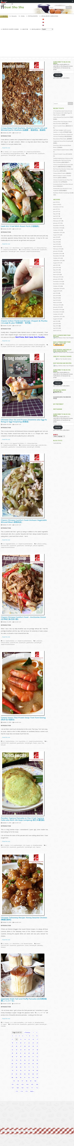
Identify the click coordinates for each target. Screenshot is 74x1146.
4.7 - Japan (3, 1024)
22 (29, 1043)
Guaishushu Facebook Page (62, 397)
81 (12, 1074)
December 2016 (57, 225)
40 (16, 1053)
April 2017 (55, 216)
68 (16, 1067)
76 (20, 1070)
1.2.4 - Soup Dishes (20, 741)
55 (20, 1060)
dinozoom (32, 1131)
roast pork (22, 251)
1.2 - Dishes (5, 152)
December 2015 (57, 253)
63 (25, 1063)
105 (32, 1084)
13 (20, 1039)
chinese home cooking (28, 445)
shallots (23, 155)
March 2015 (56, 274)
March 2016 (56, 246)
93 (33, 1077)
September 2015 (57, 260)
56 (25, 1060)
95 (14, 1081)
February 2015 (57, 277)
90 (20, 1077)
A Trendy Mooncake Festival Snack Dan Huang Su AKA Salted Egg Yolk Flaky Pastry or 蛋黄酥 (62, 113)
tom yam (3, 745)
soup (39, 743)
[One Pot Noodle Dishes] (63, 359)
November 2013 (57, 312)
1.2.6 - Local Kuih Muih (16, 845)
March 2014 (56, 302)
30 (33, 1046)
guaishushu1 (4, 155)
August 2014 (56, 291)
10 (37, 1036)
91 (25, 1077)
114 (21, 1091)
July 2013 (55, 321)
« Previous (27, 1032)
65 (33, 1063)
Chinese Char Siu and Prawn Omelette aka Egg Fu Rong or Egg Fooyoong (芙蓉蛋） (24, 420)
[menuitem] (72, 1)
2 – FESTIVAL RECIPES (32, 16)
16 (33, 1039)
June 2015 (55, 267)
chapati (4, 346)
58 (33, 1060)
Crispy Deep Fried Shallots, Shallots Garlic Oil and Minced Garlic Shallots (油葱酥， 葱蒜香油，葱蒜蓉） (24, 129)
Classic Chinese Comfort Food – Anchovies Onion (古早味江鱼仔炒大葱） (23, 618)
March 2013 (56, 330)
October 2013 (56, 314)
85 (29, 1074)
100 (35, 1081)
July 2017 (55, 209)
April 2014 (55, 300)
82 (16, 1074)
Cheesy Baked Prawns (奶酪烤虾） (62, 173)
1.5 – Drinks (21, 16)
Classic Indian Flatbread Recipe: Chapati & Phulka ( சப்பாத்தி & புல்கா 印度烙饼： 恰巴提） (24, 322)
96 (18, 1081)
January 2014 (56, 307)
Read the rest (6, 148)
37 (33, 1050)
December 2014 (57, 281)
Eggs (36, 445)
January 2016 (56, 251)
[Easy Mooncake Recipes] (64, 366)
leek (18, 251)
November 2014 (57, 284)
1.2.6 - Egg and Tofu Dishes (16, 443)
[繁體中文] (47, 22)
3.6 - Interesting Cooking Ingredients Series (12, 153)
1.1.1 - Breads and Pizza (8, 344)
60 (12, 1063)
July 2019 (55, 202)
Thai (43, 743)
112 (37, 1088)
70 (25, 1067)
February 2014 (57, 305)
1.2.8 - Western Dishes (26, 943)
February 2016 (57, 249)
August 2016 (56, 235)
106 (37, 1084)
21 (25, 1043)
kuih (34, 847)
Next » (32, 1091)
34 (20, 1050)
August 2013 (56, 319)
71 (29, 1067)
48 (20, 1056)
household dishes (21, 447)
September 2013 (57, 316)
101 (13, 1084)
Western (3, 947)
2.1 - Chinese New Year (40, 248)
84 (25, 1074)
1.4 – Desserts (13, 16)
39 (12, 1053)
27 (20, 1046)
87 (37, 1074)
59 (37, 1060)
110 (27, 1088)
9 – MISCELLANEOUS (35, 29)
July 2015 (55, 265)
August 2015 (56, 263)
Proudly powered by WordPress (9, 1131)
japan (37, 1024)
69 (20, 1067)
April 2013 (55, 328)
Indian (33, 346)
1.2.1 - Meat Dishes (14, 248)
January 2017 (56, 223)
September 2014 (57, 288)
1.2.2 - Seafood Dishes (8, 641)
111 (32, 1088)
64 (29, 1063)
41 (20, 1053)
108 (17, 1088)
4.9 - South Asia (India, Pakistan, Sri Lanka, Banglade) (30, 344)
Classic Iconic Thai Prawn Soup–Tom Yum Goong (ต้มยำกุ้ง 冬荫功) (23, 718)
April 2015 (55, 272)
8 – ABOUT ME (24, 29)
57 (29, 1060)
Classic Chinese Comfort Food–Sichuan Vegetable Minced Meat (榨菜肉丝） (24, 521)
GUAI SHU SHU (33, 153)
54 (16, 1060)
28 (25, 1046)
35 (25, 1050)
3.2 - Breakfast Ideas (36, 845)
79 (33, 1070)
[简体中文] (47, 19)
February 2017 (57, 221)
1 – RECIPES (4, 16)
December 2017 (57, 207)
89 (16, 1077)
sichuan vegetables (38, 545)
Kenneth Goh (17, 133)
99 (30, 1081)
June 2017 (55, 211)
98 (26, 1081)
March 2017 (56, 218)
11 (12, 1039)
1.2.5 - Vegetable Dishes (26, 248)
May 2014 (55, 298)
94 (37, 1077)
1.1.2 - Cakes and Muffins (17, 1022)
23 (33, 1043)
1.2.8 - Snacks (26, 845)
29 (29, 1046)
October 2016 (56, 230)
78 (29, 1070)
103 (22, 1084)
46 (12, 1056)
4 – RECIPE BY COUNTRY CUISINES (10, 29)
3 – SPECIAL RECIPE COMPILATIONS (49, 16)
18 (12, 1043)
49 (25, 1056)
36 (29, 1050)
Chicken (38, 943)
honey (27, 945)
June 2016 (55, 239)
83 (20, 1074)
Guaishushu (41, 153)
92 (29, 1077)
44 (33, 1053)
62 (20, 1063)
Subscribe (58, 75)
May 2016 (55, 242)
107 (13, 1088)
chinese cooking (41, 544)
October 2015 (56, 258)
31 (37, 1046)
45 (37, 1053)
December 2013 (57, 309)
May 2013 (55, 326)
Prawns (35, 743)
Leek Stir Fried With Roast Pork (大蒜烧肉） (20, 226)
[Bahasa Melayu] (47, 25)
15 (29, 1039)
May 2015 (55, 270)
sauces (19, 155)
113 (17, 1091)
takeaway (40, 945)
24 (37, 1043)
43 (29, 1053)
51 (33, 1056)
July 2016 (55, 237)
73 (37, 1067)
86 (33, 1074)
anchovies (39, 641)
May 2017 (55, 214)
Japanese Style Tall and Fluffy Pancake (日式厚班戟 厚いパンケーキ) (24, 1000)
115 (26, 1091)
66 (37, 1063)
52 (37, 1056)
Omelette (37, 447)
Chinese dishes (26, 249)
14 (25, 1039)
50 (29, 1056)
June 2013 (55, 323)
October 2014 (56, 286)
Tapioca (38, 847)
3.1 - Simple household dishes (32, 152)
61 (16, 1063)
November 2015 (57, 256)
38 (37, 1050)
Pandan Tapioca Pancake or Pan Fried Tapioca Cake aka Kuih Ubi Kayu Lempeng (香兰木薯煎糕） (23, 819)
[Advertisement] (37, 44)
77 (25, 1070)
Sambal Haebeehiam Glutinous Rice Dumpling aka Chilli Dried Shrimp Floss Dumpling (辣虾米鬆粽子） (63, 160)
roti (44, 346)
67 (12, 1067)
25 (12, 1046)
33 (16, 1050)
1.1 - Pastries (5, 845)
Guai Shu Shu (14, 7)
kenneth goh (12, 155)
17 (37, 1039)
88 (12, 1077)
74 (12, 1070)
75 (16, 1070)
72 (33, 1067)
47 (16, 1056)
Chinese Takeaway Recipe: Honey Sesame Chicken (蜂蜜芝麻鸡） (24, 918)
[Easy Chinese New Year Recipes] (64, 338)
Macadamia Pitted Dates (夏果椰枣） (63, 139)
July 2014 (55, 293)
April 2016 (55, 244)
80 (37, 1070)
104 (27, 1084)
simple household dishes (33, 251)
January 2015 (56, 279)
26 (16, 1046)
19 (16, 1043)
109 (22, 1088)
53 (12, 1060)
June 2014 (55, 295)
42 (25, 1053)
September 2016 (57, 232)
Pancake (3, 1026)
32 (12, 1050)
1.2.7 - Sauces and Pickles (16, 152)
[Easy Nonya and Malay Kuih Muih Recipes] (64, 352)
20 (20, 1043)
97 (22, 1081)
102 (17, 1084)
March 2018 (56, 204)
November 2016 (57, 228)
